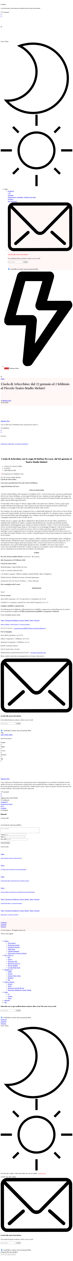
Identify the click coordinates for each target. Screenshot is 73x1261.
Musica (6, 941)
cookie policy (42, 1173)
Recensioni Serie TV (14, 964)
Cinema (10, 996)
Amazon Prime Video (14, 976)
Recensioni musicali (13, 945)
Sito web (3, 839)
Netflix (10, 972)
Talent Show (11, 949)
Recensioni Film (12, 961)
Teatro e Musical (34, 620)
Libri (5, 1002)
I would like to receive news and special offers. (24, 269)
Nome (2, 835)
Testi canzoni (12, 943)
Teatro (2, 379)
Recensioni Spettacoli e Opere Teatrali (17, 620)
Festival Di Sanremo (14, 947)
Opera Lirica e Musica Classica (17, 953)
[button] (2, 822)
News (6, 992)
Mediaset (10, 978)
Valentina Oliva (6, 401)
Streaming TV (8, 970)
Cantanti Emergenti (13, 951)
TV (9, 994)
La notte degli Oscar (14, 968)
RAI (9, 980)
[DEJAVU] (13, 2)
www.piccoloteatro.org (38, 653)
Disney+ (10, 974)
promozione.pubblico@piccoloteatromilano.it (30, 628)
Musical (10, 984)
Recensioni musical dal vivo (16, 988)
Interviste (7, 1000)
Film (9, 957)
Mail (2, 837)
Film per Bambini (13, 966)
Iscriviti (25, 262)
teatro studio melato (7, 735)
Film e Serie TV (9, 955)
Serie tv (10, 959)
